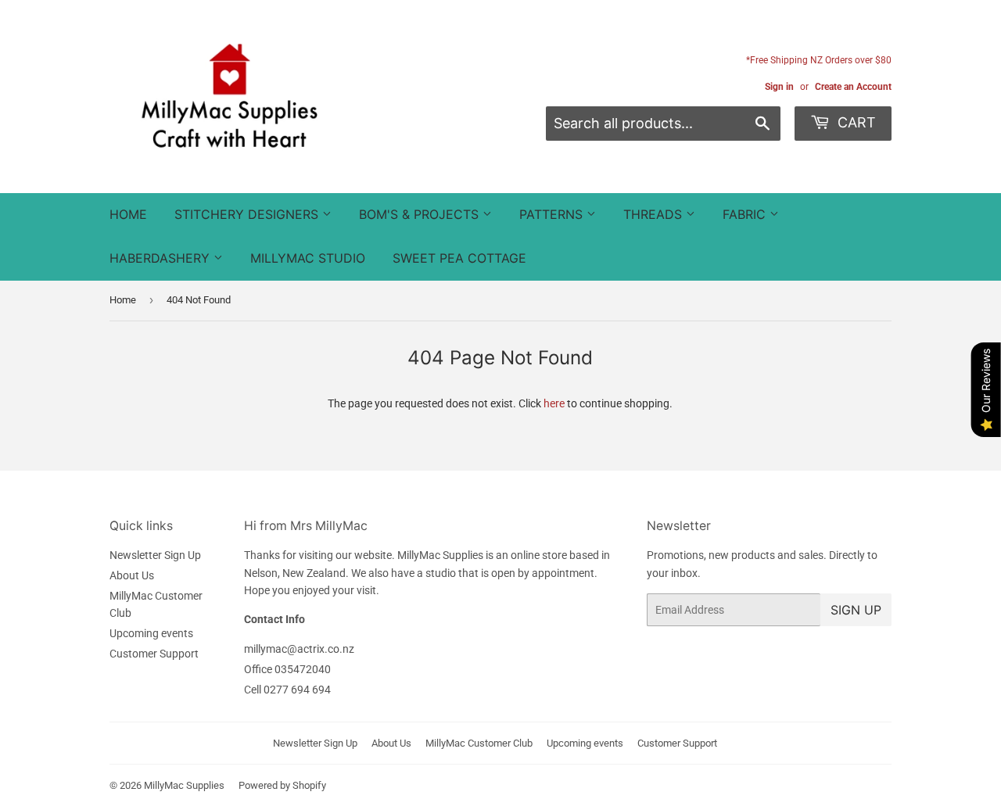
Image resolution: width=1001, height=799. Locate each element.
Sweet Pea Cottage (459, 258)
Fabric (746, 214)
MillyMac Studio (307, 258)
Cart (855, 122)
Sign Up (856, 610)
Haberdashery (161, 258)
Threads (654, 214)
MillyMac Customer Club (479, 743)
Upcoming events (151, 633)
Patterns (553, 214)
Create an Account (853, 86)
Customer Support (154, 653)
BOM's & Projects (421, 214)
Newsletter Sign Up (155, 555)
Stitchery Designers (248, 214)
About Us (131, 575)
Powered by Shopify (282, 785)
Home (128, 214)
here (554, 403)
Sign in (779, 86)
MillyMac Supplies (184, 785)
